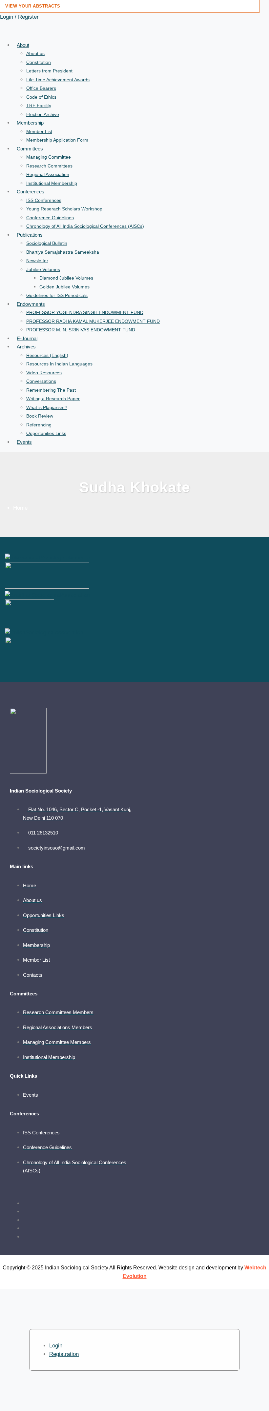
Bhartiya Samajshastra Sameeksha (62, 252)
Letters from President (49, 70)
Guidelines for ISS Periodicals (57, 295)
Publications (30, 235)
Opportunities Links (46, 433)
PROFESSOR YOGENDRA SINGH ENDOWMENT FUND (84, 312)
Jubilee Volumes (43, 269)
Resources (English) (47, 355)
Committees (30, 148)
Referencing (39, 424)
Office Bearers (41, 88)
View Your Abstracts (32, 6)
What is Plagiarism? (46, 407)
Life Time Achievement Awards (58, 79)
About (23, 45)
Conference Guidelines (50, 217)
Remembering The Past (51, 390)
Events (24, 442)
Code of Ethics (41, 97)
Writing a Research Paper (53, 398)
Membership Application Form (57, 140)
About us (35, 53)
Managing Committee (48, 157)
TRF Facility (38, 105)
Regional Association (47, 174)
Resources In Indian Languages (59, 363)
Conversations (41, 381)
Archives (26, 346)
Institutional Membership (51, 183)
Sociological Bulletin (46, 243)
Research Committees (49, 165)
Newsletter (37, 260)
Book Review (39, 416)
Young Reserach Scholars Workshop (64, 208)
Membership (30, 123)
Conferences (30, 191)
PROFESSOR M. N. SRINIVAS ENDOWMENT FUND (80, 329)
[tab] (55, 1345)
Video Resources (44, 372)
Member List (39, 131)
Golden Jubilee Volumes (64, 286)
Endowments (31, 304)
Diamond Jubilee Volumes (66, 278)
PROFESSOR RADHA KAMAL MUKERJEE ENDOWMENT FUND (93, 321)
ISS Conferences (43, 200)
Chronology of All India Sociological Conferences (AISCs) (85, 226)
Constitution (38, 62)
